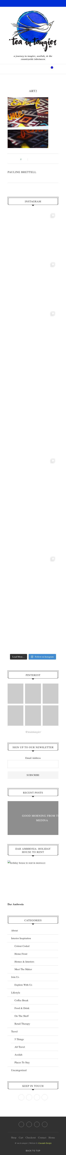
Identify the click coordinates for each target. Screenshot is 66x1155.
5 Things (19, 1039)
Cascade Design (44, 1143)
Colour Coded (22, 946)
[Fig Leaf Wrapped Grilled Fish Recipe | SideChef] (33, 715)
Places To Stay (22, 1062)
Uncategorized (19, 1070)
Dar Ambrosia (16, 904)
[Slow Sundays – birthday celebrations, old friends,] (33, 284)
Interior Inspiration (21, 938)
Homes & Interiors (24, 961)
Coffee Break (21, 1000)
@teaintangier (33, 731)
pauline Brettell (22, 172)
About (14, 930)
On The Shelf (22, 1015)
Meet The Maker (23, 969)
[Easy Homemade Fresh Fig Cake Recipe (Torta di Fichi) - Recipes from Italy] (15, 694)
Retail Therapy (22, 1023)
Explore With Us (23, 984)
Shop (13, 1137)
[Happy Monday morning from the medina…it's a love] (33, 627)
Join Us (15, 977)
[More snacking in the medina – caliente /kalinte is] (33, 480)
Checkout (31, 1137)
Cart (21, 1137)
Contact (42, 1137)
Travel (14, 1031)
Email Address (33, 758)
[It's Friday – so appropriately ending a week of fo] (33, 431)
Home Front (21, 953)
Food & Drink (22, 1008)
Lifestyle (15, 992)
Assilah (18, 1054)
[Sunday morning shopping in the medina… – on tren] (33, 333)
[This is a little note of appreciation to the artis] (33, 235)
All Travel (20, 1046)
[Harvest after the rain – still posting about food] (33, 529)
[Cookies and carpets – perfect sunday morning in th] (33, 578)
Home (52, 1137)
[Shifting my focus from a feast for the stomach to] (33, 382)
